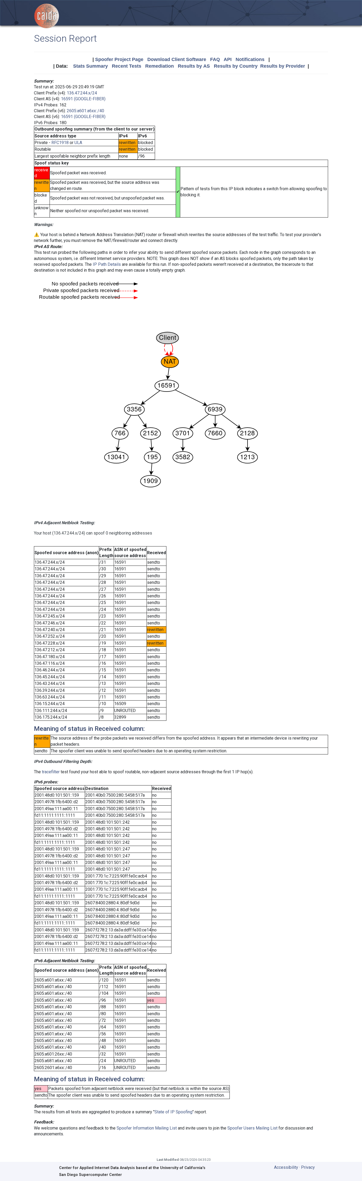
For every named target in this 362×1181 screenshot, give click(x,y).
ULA (78, 142)
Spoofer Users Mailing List (252, 1128)
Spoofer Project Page (119, 59)
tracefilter (51, 771)
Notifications (250, 59)
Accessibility (286, 1167)
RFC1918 (60, 142)
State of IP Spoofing (173, 1111)
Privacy (308, 1167)
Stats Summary (90, 66)
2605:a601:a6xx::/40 (85, 110)
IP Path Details (107, 264)
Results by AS (194, 66)
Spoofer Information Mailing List (147, 1128)
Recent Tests (126, 66)
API (228, 59)
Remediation (159, 66)
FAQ (215, 59)
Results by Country (236, 66)
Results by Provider (282, 66)
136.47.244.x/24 (82, 92)
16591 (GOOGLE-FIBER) (83, 98)
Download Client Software (176, 59)
